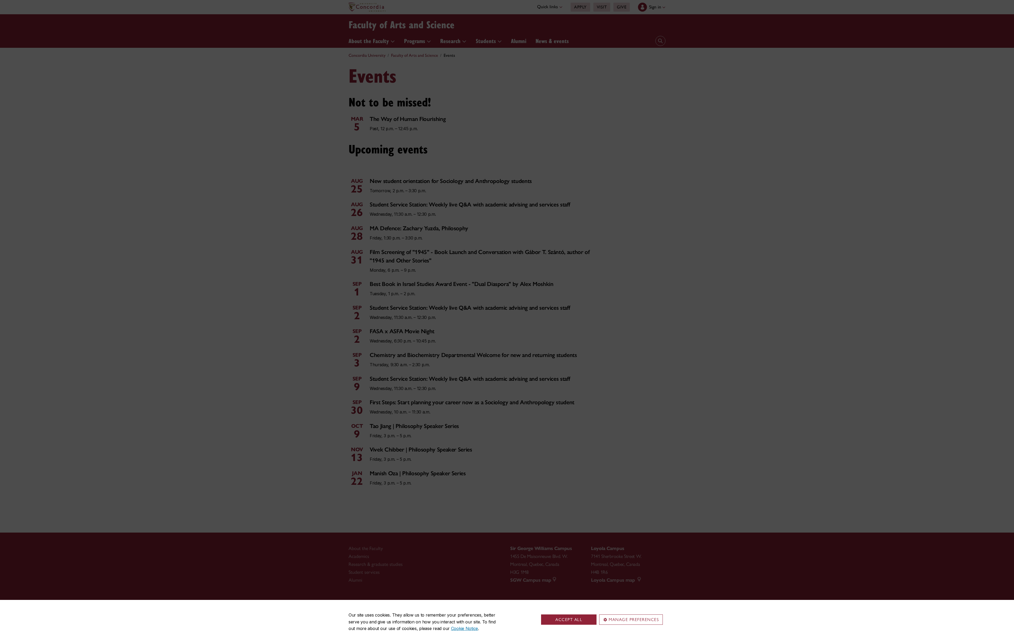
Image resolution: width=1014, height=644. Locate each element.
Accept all (568, 619)
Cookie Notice (464, 628)
